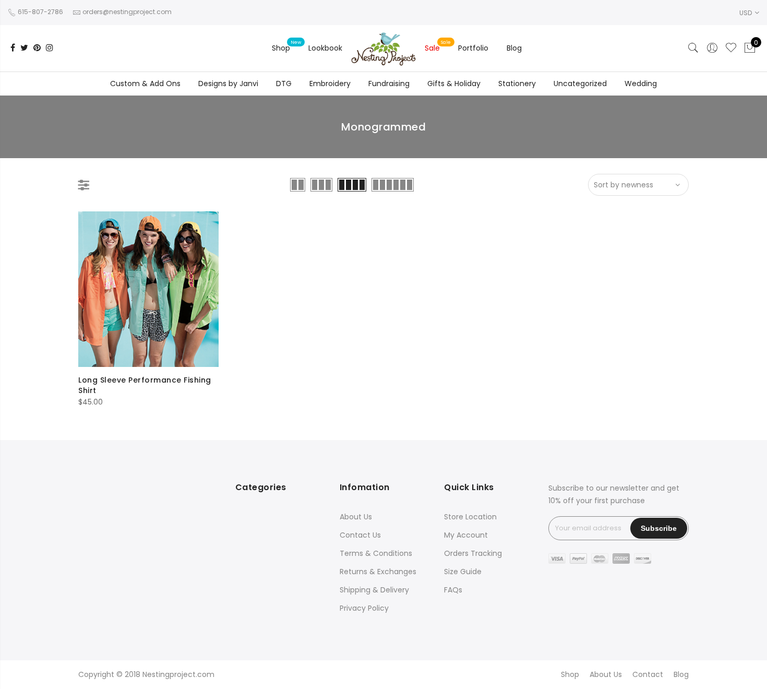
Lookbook (325, 48)
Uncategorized (580, 83)
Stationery (517, 83)
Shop (281, 48)
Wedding (641, 83)
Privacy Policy (364, 608)
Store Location (470, 517)
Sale (432, 48)
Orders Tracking (473, 553)
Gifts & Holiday (454, 83)
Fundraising (389, 83)
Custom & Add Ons (145, 83)
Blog (514, 48)
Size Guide (463, 571)
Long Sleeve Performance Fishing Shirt (144, 385)
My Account (466, 535)
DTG (284, 83)
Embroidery (330, 83)
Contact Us (360, 535)
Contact (647, 674)
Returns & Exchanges (378, 571)
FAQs (453, 590)
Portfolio (473, 48)
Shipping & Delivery (374, 590)
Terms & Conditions (376, 553)
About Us (356, 517)
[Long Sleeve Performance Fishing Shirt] (148, 289)
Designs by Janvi (228, 83)
